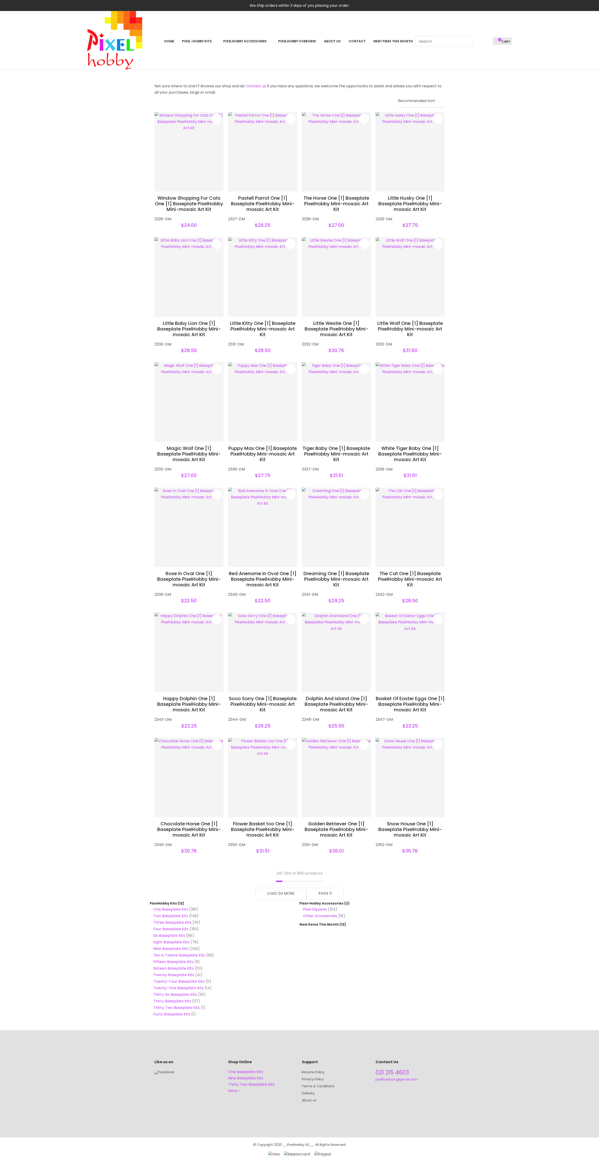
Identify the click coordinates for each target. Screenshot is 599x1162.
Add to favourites (217, 119)
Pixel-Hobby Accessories (321, 903)
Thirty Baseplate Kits (172, 1001)
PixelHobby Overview (297, 41)
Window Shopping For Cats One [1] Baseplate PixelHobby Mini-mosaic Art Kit (189, 204)
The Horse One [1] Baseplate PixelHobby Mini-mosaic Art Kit (336, 204)
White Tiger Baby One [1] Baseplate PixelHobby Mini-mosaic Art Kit (410, 454)
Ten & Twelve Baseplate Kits (179, 955)
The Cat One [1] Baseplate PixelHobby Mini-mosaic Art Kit (410, 579)
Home (169, 41)
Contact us (256, 86)
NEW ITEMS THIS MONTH (393, 41)
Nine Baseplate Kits (170, 948)
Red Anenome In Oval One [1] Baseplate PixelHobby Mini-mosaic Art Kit (262, 579)
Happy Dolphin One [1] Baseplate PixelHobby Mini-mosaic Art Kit (189, 704)
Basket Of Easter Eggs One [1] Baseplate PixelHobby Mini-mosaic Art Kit (410, 704)
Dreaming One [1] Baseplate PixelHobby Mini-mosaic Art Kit (336, 579)
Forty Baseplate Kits (171, 1014)
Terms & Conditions (318, 1086)
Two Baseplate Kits (170, 916)
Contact (357, 41)
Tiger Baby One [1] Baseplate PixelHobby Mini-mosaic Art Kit (336, 454)
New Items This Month (319, 924)
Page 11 (325, 893)
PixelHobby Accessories (245, 41)
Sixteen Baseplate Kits (173, 968)
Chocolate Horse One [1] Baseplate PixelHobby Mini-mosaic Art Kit (189, 829)
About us (309, 1100)
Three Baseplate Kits (172, 922)
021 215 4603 (392, 1072)
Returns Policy (313, 1072)
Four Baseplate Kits (171, 929)
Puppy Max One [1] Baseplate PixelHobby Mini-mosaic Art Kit (262, 454)
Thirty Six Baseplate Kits (175, 994)
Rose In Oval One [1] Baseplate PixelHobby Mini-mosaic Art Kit (189, 579)
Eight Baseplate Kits (171, 942)
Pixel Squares (315, 909)
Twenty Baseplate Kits (173, 975)
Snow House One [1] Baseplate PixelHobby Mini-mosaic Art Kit (410, 829)
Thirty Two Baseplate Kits (176, 1007)
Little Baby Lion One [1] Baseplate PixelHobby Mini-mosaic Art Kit (189, 329)
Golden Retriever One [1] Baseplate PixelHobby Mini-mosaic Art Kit (336, 829)
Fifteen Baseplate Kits (173, 961)
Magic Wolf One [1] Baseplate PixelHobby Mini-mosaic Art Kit (189, 454)
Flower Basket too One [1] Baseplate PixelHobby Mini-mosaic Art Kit (263, 829)
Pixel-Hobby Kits (197, 41)
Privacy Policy (313, 1079)
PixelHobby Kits (163, 903)
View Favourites (487, 41)
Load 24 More (281, 893)
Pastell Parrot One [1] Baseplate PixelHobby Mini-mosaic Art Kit (263, 204)
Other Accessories (320, 916)
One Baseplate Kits (170, 909)
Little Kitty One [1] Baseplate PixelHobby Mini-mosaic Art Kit (263, 329)
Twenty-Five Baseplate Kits (178, 988)
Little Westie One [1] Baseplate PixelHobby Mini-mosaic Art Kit (336, 329)
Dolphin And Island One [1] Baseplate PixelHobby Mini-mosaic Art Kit (336, 704)
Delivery (308, 1093)
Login (479, 41)
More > (234, 1090)
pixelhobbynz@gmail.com (397, 1079)
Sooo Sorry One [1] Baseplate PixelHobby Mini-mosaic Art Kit (263, 704)
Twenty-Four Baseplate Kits (179, 981)
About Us (332, 41)
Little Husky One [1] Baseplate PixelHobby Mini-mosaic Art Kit (410, 204)
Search (466, 41)
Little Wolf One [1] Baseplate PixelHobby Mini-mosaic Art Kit (410, 329)
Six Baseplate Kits (169, 935)
